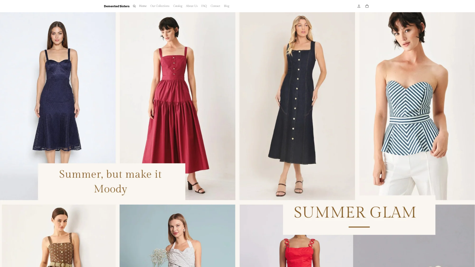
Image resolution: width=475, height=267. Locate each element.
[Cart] (367, 6)
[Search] (134, 6)
